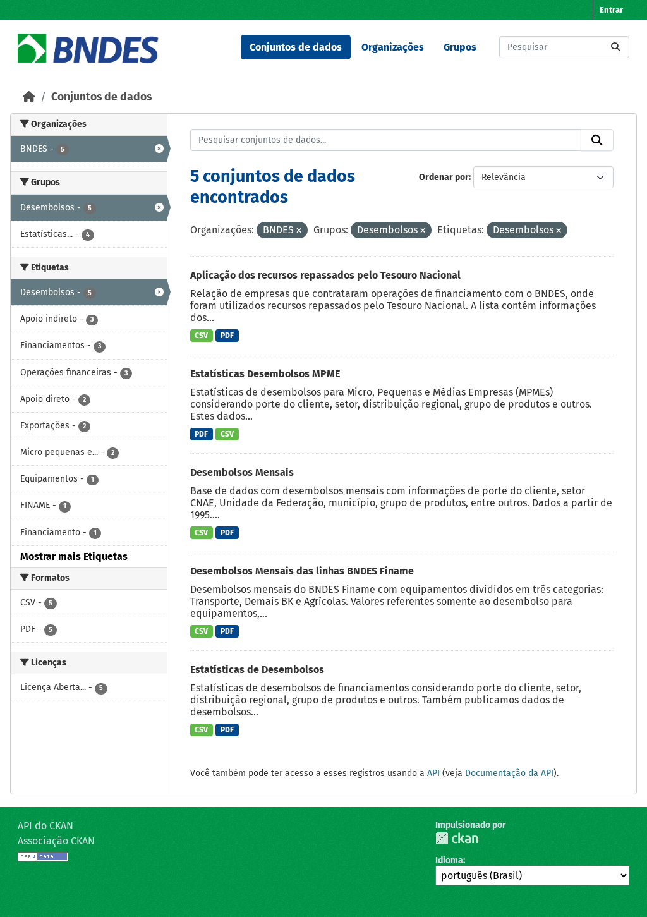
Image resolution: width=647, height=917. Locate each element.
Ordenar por (444, 177)
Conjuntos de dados (296, 47)
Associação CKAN (56, 841)
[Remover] (298, 231)
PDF (227, 335)
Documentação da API (509, 773)
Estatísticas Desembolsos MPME (265, 374)
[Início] (29, 97)
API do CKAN (45, 826)
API (433, 773)
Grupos (460, 47)
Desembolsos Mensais (242, 472)
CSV (201, 335)
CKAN (456, 838)
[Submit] (615, 47)
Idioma (449, 860)
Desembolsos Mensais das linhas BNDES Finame (302, 571)
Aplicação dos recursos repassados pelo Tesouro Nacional (325, 275)
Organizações (392, 47)
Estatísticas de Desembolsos (257, 670)
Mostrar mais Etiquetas (74, 556)
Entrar (611, 10)
